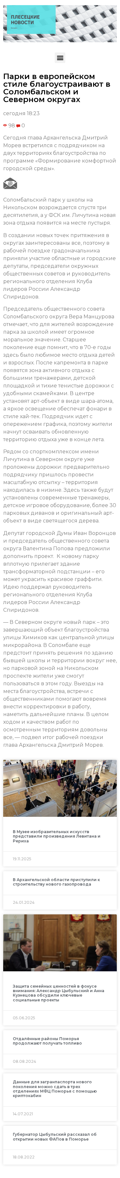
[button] (60, 57)
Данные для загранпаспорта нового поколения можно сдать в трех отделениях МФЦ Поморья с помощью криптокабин (55, 1088)
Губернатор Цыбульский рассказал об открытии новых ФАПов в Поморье (55, 1136)
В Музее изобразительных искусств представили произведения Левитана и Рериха (56, 836)
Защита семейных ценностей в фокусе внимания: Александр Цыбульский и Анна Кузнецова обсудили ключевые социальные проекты (58, 993)
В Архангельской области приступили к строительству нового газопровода (56, 882)
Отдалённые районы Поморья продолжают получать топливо (47, 1041)
